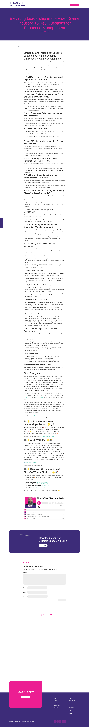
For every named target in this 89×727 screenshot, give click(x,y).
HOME (55, 698)
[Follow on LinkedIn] (63, 721)
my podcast (28, 397)
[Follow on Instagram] (60, 721)
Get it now (43, 545)
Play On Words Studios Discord (41, 487)
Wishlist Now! (44, 484)
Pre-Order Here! (45, 485)
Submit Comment (61, 600)
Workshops (57, 705)
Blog (61, 5)
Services (55, 5)
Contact (71, 710)
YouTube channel (39, 397)
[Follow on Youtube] (65, 721)
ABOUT (55, 700)
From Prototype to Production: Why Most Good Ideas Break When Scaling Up (44, 663)
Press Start (74, 5)
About (50, 5)
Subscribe (71, 707)
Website (25, 596)
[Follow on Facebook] (55, 721)
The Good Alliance (30, 721)
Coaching (56, 703)
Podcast (66, 5)
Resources (71, 704)
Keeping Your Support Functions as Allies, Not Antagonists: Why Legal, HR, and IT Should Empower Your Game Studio (44, 626)
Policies (71, 713)
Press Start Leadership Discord (46, 436)
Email (25, 592)
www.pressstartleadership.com (32, 462)
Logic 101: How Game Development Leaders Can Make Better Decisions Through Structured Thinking (44, 645)
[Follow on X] (57, 721)
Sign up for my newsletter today (38, 416)
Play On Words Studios (42, 482)
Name (25, 588)
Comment (26, 572)
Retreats (56, 707)
